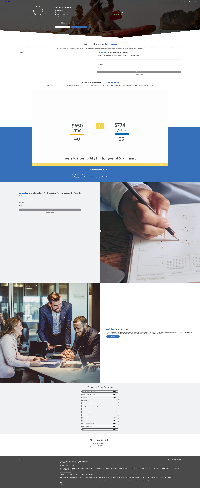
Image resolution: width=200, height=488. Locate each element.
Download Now (139, 71)
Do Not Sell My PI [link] (63, 462)
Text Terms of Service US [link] (74, 462)
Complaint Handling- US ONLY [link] (84, 461)
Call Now (62, 27)
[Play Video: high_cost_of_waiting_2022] (100, 126)
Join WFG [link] (194, 1)
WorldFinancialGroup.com (184, 1)
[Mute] (161, 164)
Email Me (61, 16)
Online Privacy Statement (139, 74)
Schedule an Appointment (79, 27)
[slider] (97, 164)
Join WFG (113, 336)
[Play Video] (33, 164)
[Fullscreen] (166, 164)
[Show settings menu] (164, 164)
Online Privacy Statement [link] (65, 461)
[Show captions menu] (158, 164)
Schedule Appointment (50, 209)
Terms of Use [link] (74, 461)
